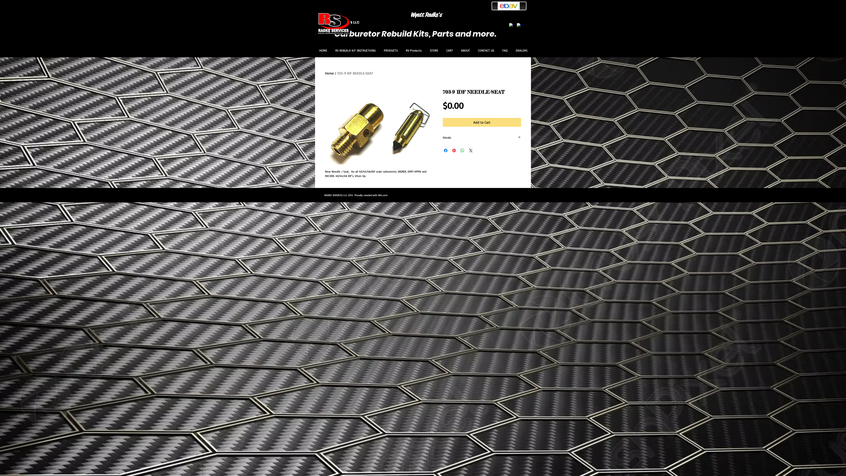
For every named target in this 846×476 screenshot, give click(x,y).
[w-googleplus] (520, 26)
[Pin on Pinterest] (454, 150)
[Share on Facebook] (445, 150)
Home (329, 73)
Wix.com (383, 195)
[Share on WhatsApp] (462, 150)
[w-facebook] (512, 26)
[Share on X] (470, 150)
